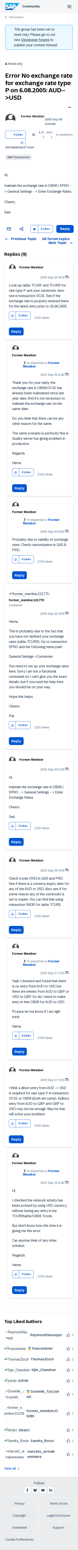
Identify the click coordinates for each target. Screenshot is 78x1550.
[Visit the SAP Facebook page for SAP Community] (27, 1490)
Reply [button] (65, 229)
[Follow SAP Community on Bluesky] (35, 1490)
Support (58, 1527)
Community (31, 6)
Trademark (19, 1527)
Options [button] (69, 108)
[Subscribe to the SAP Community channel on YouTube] (43, 1490)
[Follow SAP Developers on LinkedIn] (50, 1490)
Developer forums (35, 40)
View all (10, 1468)
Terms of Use (59, 1503)
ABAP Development (18, 157)
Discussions (16, 17)
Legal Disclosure (58, 1515)
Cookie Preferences (19, 1539)
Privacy (19, 1503)
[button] (22, 142)
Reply (16, 331)
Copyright (19, 1515)
